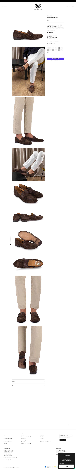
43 (53, 50)
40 (53, 47)
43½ (56, 50)
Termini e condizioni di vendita (26, 436)
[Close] (73, 454)
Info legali (23, 441)
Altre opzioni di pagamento (55, 60)
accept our (65, 437)
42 (47, 50)
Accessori (52, 10)
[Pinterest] (10, 459)
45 (47, 52)
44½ (61, 50)
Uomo (22, 10)
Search (69, 6)
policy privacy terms (67, 437)
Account (67, 6)
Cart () (73, 6)
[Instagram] (8, 459)
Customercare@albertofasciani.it (45, 441)
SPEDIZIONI (13, 381)
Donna (19, 10)
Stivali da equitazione (37, 10)
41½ (61, 47)
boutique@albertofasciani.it (8, 455)
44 (58, 50)
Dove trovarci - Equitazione (45, 10)
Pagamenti (41, 435)
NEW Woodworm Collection (29, 10)
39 (47, 47)
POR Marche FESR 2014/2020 (26, 443)
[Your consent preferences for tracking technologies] (74, 468)
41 (58, 47)
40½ (56, 47)
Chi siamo (56, 10)
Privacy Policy (23, 438)
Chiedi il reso (42, 438)
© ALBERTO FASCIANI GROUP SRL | (9, 467)
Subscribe (66, 466)
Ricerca (22, 435)
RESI (12, 385)
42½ (50, 50)
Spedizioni (42, 436)
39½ (50, 47)
